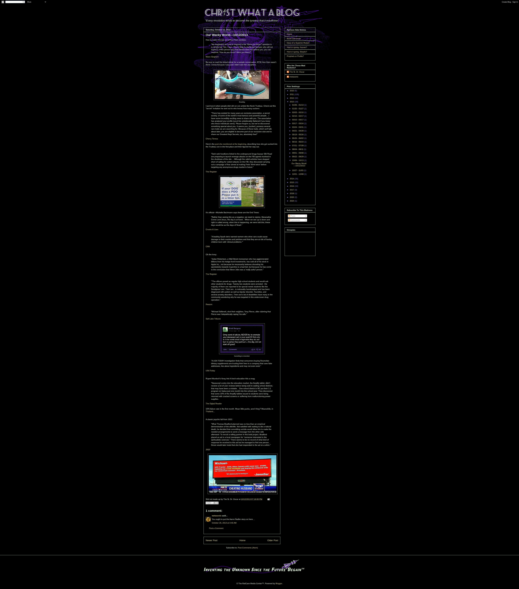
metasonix (216, 516)
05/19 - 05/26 (298, 134)
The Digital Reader (214, 403)
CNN (208, 246)
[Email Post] (268, 499)
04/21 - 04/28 (298, 131)
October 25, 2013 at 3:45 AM (224, 523)
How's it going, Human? (297, 47)
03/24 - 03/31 (298, 127)
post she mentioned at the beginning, (231, 144)
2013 (292, 102)
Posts (292, 216)
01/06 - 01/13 (298, 105)
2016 (292, 186)
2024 (292, 201)
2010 (292, 91)
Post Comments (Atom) (248, 548)
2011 (292, 94)
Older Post (272, 540)
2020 (292, 197)
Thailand (209, 411)
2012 (292, 98)
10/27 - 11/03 (298, 170)
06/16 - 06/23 (298, 142)
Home (242, 540)
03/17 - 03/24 (298, 123)
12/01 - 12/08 (298, 174)
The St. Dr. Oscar (297, 72)
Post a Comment (216, 528)
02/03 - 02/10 (298, 112)
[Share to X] (212, 503)
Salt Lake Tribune (213, 319)
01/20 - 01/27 (298, 109)
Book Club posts (294, 38)
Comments (295, 220)
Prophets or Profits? (295, 56)
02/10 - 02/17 (298, 116)
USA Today (210, 371)
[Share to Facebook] (214, 503)
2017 (292, 190)
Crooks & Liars (212, 229)
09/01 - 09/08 (298, 153)
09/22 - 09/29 (298, 156)
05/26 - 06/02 (298, 138)
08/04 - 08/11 (298, 149)
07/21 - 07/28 (298, 145)
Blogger (279, 583)
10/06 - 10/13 (298, 160)
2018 (292, 193)
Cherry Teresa (212, 139)
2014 (292, 179)
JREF (208, 450)
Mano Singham (212, 57)
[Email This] (207, 503)
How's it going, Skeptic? (297, 52)
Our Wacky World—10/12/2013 (299, 164)
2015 (292, 182)
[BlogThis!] (209, 503)
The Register (211, 172)
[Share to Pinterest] (217, 503)
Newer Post (211, 540)
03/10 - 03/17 (298, 120)
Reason (209, 304)
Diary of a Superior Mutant (298, 43)
